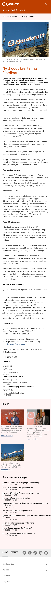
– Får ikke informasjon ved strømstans (18, 523)
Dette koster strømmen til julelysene (17, 511)
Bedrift (14, 10)
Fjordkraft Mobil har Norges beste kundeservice (21, 493)
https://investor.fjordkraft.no (13, 344)
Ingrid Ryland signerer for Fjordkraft (17, 528)
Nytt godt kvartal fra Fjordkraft (34, 16)
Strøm (5, 10)
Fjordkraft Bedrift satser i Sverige (16, 498)
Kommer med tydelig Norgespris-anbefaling (20, 483)
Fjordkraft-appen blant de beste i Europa (18, 533)
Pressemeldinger (10, 16)
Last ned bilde (7, 435)
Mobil (22, 10)
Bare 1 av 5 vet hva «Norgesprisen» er (17, 488)
